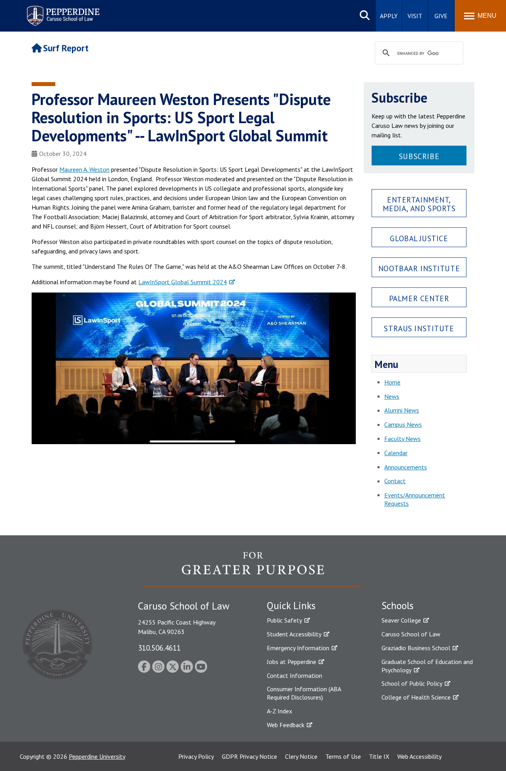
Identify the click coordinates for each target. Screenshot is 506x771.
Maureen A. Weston (84, 169)
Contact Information (294, 675)
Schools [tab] (397, 605)
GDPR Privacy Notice (249, 756)
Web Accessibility (419, 756)
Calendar (396, 453)
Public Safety (284, 620)
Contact (395, 481)
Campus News (403, 424)
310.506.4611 (159, 648)
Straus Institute (419, 328)
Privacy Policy (196, 756)
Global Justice (419, 238)
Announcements (405, 467)
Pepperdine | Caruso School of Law (62, 11)
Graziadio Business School (415, 648)
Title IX (379, 756)
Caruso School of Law (410, 634)
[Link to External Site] (253, 569)
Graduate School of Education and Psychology (427, 666)
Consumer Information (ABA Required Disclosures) (304, 693)
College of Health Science (416, 697)
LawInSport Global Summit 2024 (182, 282)
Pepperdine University (97, 756)
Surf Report (66, 48)
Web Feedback (285, 725)
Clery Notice (301, 756)
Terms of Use (343, 756)
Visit (415, 16)
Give (440, 16)
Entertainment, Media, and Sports (419, 204)
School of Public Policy (411, 683)
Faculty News (402, 439)
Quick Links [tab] (291, 605)
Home (392, 382)
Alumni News (401, 410)
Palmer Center (419, 298)
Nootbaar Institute (419, 268)
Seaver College (401, 620)
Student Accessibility (294, 634)
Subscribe (419, 156)
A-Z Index (279, 711)
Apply (389, 16)
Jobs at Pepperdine (291, 662)
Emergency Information (298, 648)
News (391, 396)
